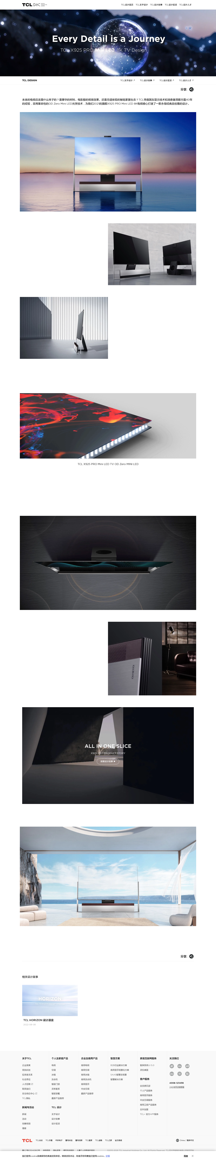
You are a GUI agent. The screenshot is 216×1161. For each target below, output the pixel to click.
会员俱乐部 (145, 1086)
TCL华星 (49, 1140)
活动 (24, 1119)
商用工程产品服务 (148, 1104)
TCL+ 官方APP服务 (149, 1114)
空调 (54, 1070)
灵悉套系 (56, 1088)
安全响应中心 (28, 1093)
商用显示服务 (146, 1095)
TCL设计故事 (146, 80)
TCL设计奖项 (165, 80)
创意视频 (26, 1123)
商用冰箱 (85, 1074)
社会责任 (26, 1079)
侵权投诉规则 (68, 1150)
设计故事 (56, 1119)
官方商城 (118, 1140)
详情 (108, 1156)
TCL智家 (88, 1140)
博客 (24, 1128)
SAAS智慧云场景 (118, 1074)
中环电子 (58, 1140)
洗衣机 (55, 1079)
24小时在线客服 (176, 1087)
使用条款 (46, 1150)
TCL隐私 (26, 1098)
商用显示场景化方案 (119, 1070)
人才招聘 (26, 1084)
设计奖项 (56, 1123)
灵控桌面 (144, 1070)
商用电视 (85, 1065)
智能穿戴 (56, 1093)
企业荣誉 (26, 1065)
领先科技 (26, 1070)
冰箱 (54, 1074)
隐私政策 (56, 1150)
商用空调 (85, 1070)
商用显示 (85, 1084)
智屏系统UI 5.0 (147, 1065)
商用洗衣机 (86, 1079)
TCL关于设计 (126, 80)
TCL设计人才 (185, 80)
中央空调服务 (146, 1100)
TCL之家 (108, 1140)
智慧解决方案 (116, 1079)
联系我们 (26, 1088)
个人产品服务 (146, 1090)
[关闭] (193, 1156)
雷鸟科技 (68, 1140)
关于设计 (56, 1114)
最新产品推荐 (58, 1098)
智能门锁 (56, 1084)
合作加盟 (144, 1109)
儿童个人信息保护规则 (86, 1150)
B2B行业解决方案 (118, 1065)
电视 (54, 1065)
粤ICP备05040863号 (31, 1150)
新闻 (24, 1114)
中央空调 (85, 1088)
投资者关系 (27, 1074)
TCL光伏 (39, 1140)
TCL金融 (98, 1140)
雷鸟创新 (78, 1140)
